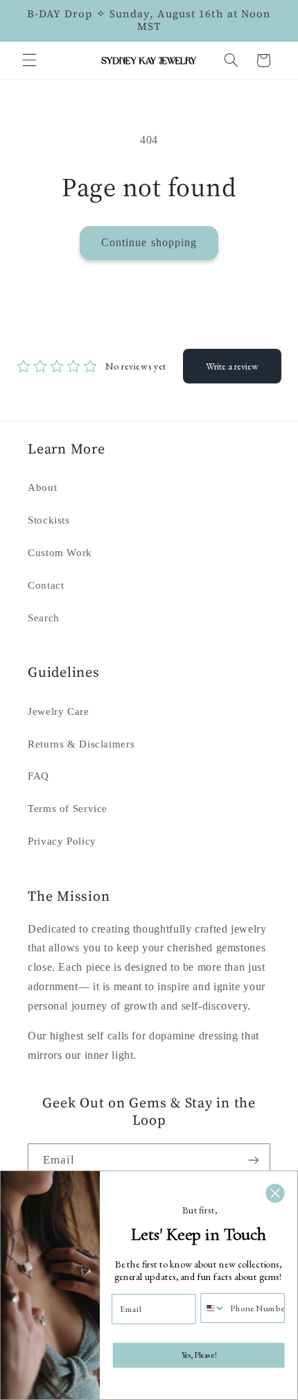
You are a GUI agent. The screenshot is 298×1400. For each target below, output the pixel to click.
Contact (46, 585)
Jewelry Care (58, 711)
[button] (29, 60)
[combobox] (213, 1307)
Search (44, 617)
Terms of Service (67, 808)
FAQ (38, 775)
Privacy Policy (62, 841)
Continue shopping (149, 242)
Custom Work (60, 552)
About (42, 487)
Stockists (49, 520)
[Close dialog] (275, 1194)
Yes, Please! (199, 1354)
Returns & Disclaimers (81, 744)
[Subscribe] (254, 1160)
